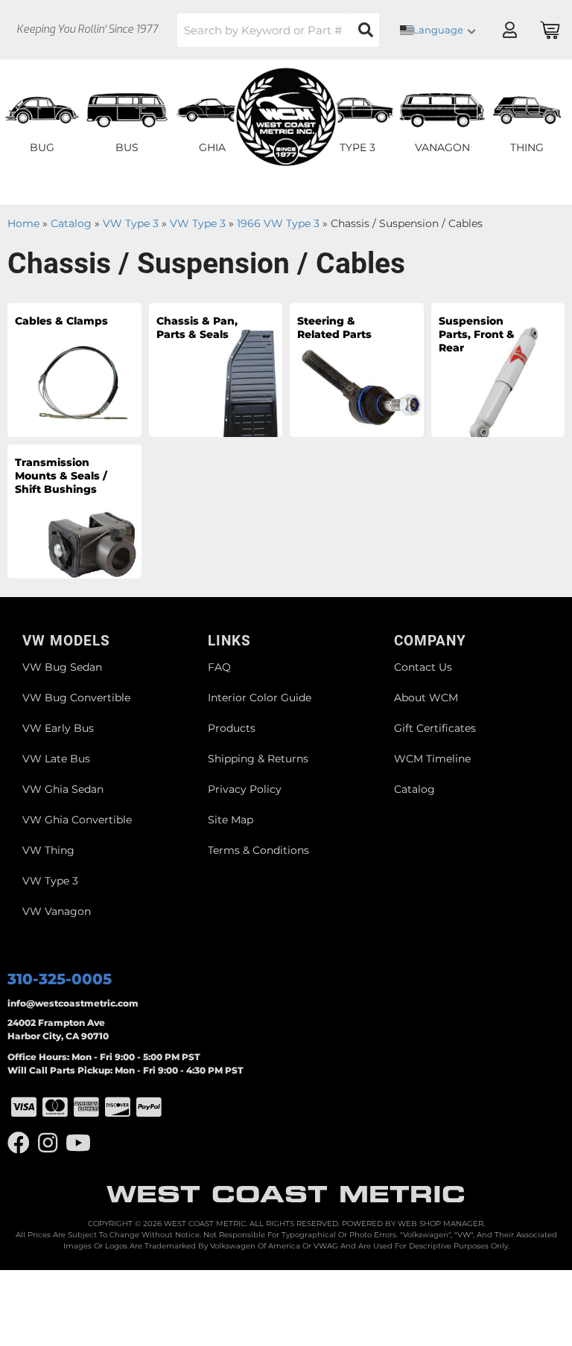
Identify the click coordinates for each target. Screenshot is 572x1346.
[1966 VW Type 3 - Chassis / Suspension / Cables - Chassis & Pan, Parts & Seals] (216, 369)
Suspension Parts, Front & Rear (477, 334)
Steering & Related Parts (334, 327)
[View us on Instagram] (47, 1143)
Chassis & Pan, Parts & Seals (197, 327)
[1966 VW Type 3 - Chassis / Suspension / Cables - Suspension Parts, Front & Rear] (498, 369)
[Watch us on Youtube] (78, 1143)
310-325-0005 (59, 979)
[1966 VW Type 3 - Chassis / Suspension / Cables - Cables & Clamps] (74, 369)
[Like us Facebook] (18, 1143)
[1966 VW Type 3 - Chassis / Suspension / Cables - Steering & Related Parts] (357, 369)
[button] (278, 30)
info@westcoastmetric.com (73, 1003)
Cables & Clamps (61, 321)
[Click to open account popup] (509, 29)
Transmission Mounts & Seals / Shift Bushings (61, 476)
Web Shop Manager (440, 1223)
